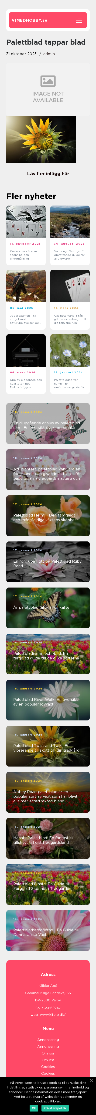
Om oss (48, 1053)
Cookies (48, 1067)
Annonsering (48, 1040)
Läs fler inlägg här (48, 173)
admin (49, 54)
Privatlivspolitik (55, 1108)
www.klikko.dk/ (53, 1015)
